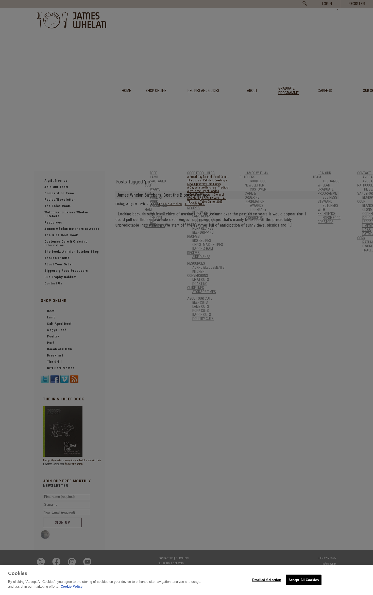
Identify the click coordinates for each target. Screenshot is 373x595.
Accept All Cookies (304, 580)
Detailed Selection (266, 580)
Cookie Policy (71, 586)
